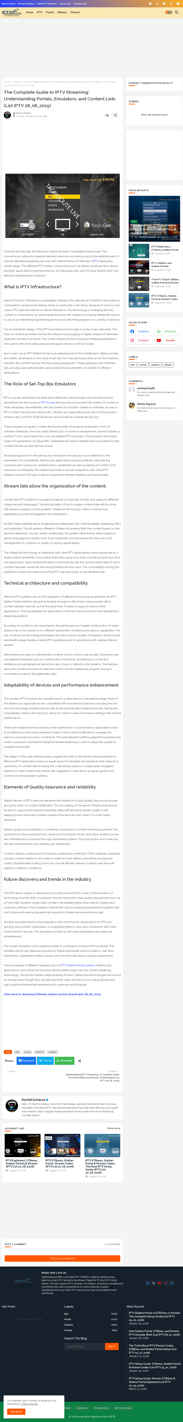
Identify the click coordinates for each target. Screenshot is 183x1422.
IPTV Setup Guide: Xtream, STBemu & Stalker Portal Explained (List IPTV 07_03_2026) (152, 1382)
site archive (8, 3)
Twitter (47, 1060)
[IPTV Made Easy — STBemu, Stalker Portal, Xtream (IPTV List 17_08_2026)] (139, 251)
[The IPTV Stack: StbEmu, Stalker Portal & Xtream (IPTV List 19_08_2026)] (139, 284)
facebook (143, 331)
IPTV (40, 12)
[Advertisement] (91, 47)
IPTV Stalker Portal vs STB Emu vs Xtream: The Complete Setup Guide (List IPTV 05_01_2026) (154, 1316)
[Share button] (79, 1061)
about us (65, 3)
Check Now (28, 1404)
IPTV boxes (48, 402)
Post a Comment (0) (62, 1258)
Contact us (82, 1408)
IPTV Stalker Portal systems (78, 965)
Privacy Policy (101, 1408)
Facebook (28, 1060)
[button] (168, 12)
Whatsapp (66, 1060)
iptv (17, 1052)
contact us (79, 3)
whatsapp (170, 331)
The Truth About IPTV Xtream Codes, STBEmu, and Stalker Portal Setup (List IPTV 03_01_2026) (153, 1349)
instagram (143, 340)
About (67, 1408)
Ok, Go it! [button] (16, 1411)
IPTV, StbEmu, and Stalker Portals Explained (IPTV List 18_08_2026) (162, 268)
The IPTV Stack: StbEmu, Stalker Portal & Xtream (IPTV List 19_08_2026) (165, 282)
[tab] (29, 12)
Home (29, 12)
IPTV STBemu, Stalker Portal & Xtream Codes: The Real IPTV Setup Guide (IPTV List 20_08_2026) (100, 1166)
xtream (75, 12)
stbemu (62, 12)
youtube (170, 340)
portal (50, 12)
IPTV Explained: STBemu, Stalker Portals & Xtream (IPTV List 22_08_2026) (22, 1163)
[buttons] (150, 3)
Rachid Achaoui (33, 1100)
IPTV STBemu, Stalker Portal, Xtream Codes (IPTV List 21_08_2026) (60, 1163)
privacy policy (26, 3)
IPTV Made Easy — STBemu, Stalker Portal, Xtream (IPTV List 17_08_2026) (165, 251)
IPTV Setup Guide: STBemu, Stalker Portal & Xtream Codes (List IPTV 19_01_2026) (155, 1365)
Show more (113, 1128)
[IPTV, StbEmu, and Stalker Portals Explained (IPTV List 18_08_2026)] (139, 267)
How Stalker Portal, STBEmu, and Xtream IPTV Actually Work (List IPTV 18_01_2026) (154, 1333)
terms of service (47, 3)
